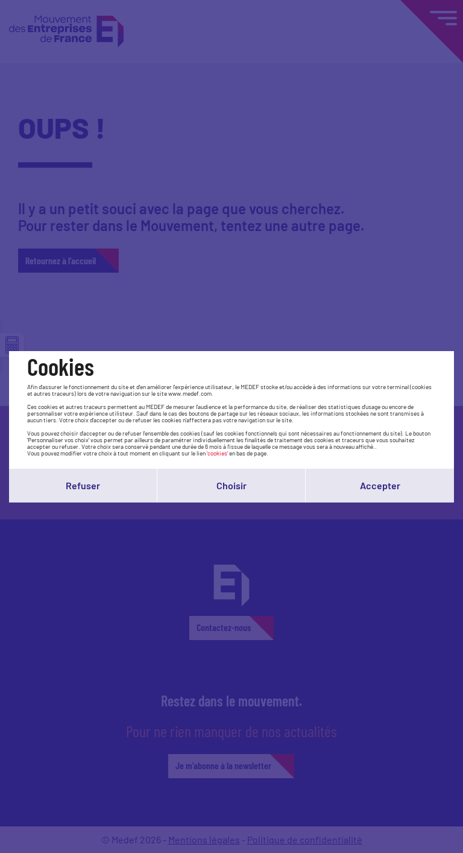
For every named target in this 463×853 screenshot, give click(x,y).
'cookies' (217, 453)
